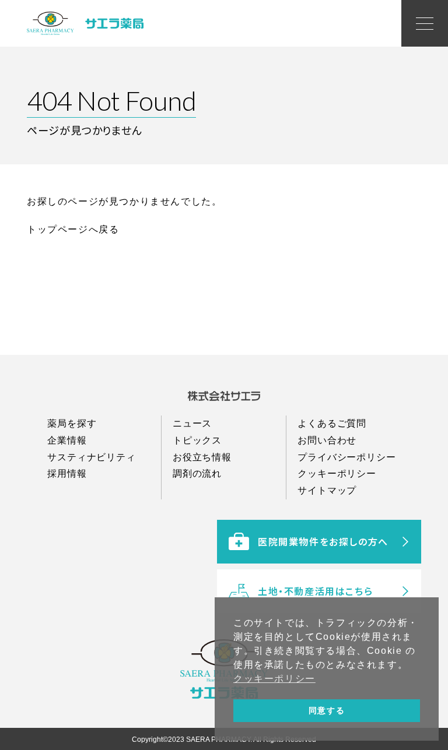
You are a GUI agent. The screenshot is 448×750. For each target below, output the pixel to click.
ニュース (192, 423)
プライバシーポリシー (347, 457)
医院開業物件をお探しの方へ (323, 541)
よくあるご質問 (332, 423)
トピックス (197, 440)
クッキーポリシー (337, 473)
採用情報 (66, 473)
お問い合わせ (327, 440)
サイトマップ (327, 490)
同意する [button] (327, 710)
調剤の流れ (197, 473)
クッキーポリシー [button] (274, 679)
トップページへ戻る (73, 229)
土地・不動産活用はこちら (315, 591)
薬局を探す (71, 423)
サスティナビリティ (91, 457)
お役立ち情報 (202, 457)
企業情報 (66, 440)
